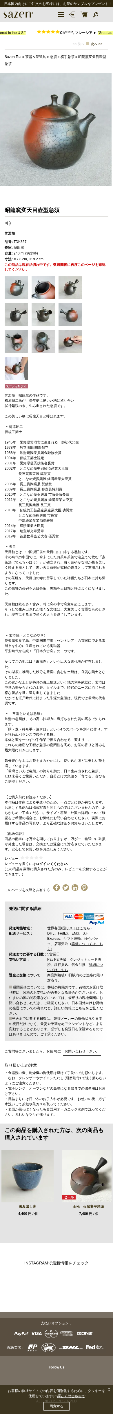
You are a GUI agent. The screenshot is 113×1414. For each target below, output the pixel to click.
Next (107, 129)
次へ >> (97, 44)
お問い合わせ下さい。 (82, 1051)
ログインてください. (52, 864)
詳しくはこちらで (71, 1396)
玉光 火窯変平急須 (88, 1206)
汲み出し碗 (27, 1206)
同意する (56, 1406)
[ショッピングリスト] (84, 14)
